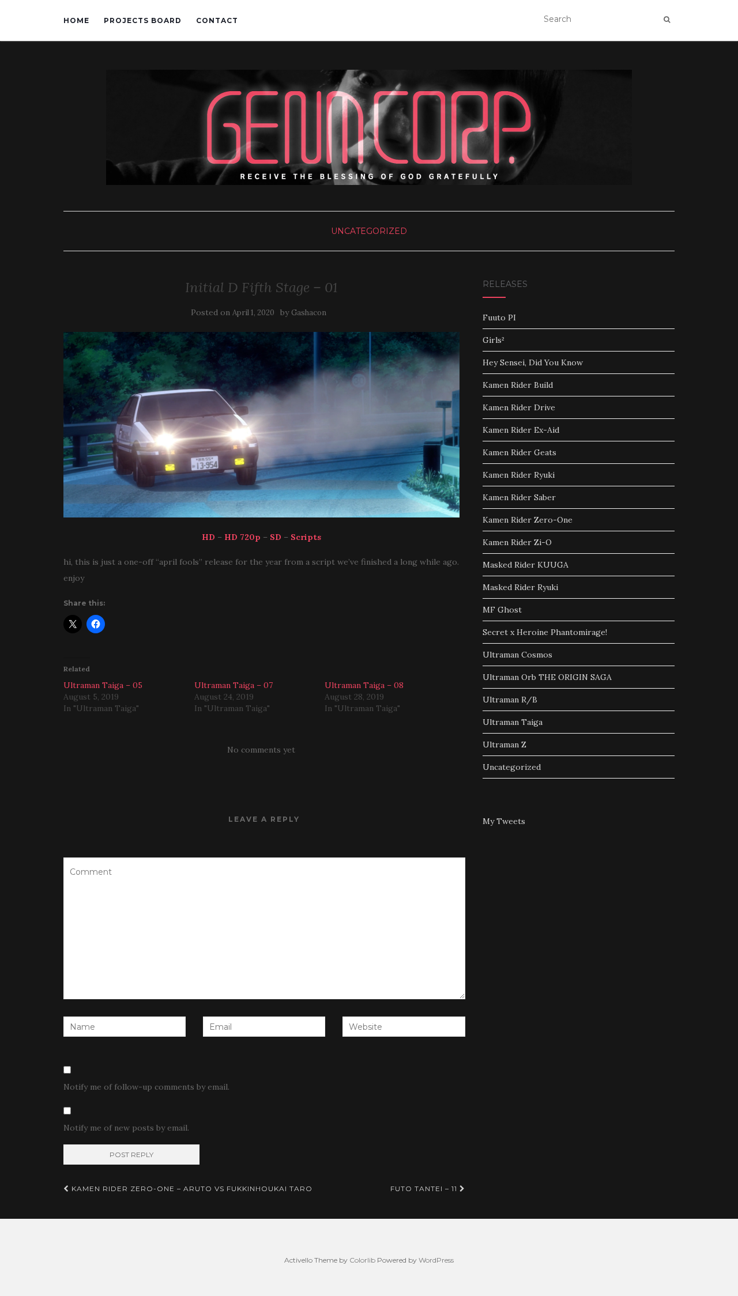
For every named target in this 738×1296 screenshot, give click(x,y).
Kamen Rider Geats (519, 452)
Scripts (306, 537)
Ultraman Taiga (513, 722)
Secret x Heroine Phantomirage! (545, 632)
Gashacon (308, 313)
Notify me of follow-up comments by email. (146, 1087)
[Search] (667, 19)
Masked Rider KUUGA (525, 565)
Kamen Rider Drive (519, 407)
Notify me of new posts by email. (126, 1128)
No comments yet (261, 750)
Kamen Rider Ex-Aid (521, 430)
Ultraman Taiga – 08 (364, 685)
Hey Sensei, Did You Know (533, 362)
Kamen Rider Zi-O (517, 542)
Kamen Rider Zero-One (528, 520)
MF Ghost (502, 609)
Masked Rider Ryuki (520, 587)
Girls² (493, 340)
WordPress (436, 1260)
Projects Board (143, 20)
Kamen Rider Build (518, 385)
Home (76, 20)
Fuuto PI (499, 317)
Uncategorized (369, 231)
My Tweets (504, 821)
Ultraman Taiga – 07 (233, 685)
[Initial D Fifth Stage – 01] (261, 425)
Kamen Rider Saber (519, 497)
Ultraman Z (504, 744)
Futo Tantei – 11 (425, 1188)
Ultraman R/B (510, 699)
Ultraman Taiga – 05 (102, 685)
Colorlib (362, 1260)
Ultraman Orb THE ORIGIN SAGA (547, 677)
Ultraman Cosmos (517, 654)
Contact (217, 20)
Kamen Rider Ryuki (519, 475)
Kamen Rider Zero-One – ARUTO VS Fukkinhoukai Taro (190, 1188)
